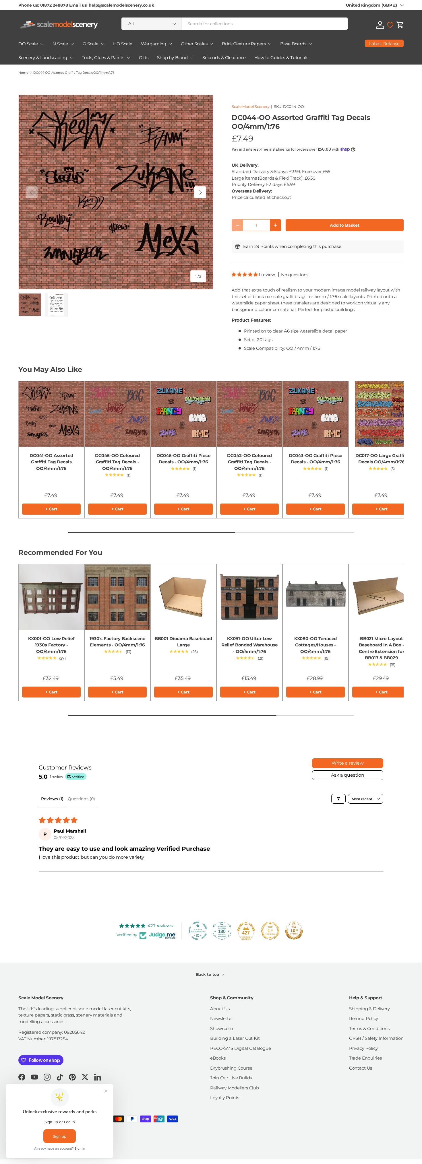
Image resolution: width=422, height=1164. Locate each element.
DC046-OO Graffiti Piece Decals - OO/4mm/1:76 (183, 459)
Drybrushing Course (231, 1068)
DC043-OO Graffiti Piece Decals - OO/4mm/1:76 (315, 459)
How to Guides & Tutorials (281, 57)
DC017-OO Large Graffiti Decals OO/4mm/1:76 (381, 459)
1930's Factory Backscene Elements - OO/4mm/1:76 (117, 642)
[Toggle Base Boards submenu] (310, 43)
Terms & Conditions (369, 1028)
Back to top (208, 974)
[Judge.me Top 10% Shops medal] (294, 931)
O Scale (90, 43)
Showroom (221, 1028)
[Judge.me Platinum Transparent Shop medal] (198, 931)
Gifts (143, 57)
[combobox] (234, 24)
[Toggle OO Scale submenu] (41, 43)
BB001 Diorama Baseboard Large (183, 642)
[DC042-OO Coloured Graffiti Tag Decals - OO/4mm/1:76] (249, 414)
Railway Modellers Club (234, 1088)
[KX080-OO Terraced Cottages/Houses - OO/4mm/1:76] (315, 597)
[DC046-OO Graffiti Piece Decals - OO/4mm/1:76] (183, 414)
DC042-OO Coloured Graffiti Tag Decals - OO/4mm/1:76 (249, 462)
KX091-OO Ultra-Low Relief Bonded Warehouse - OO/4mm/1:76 (249, 645)
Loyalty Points (224, 1097)
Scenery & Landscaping (42, 57)
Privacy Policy (363, 1048)
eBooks (217, 1058)
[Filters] (338, 799)
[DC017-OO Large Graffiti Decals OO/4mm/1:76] (381, 414)
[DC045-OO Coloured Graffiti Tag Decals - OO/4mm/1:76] (117, 414)
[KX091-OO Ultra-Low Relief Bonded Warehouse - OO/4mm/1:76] (249, 597)
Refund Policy (363, 1018)
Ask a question (347, 775)
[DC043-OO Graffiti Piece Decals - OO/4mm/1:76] (315, 414)
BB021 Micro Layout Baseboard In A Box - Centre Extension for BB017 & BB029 (381, 648)
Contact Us (360, 1068)
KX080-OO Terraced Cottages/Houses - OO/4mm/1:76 (315, 645)
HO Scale (122, 43)
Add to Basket (344, 225)
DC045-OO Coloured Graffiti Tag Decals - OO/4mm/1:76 (117, 462)
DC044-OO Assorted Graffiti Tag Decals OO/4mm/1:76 (74, 72)
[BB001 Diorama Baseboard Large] (183, 597)
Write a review (348, 763)
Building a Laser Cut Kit (235, 1038)
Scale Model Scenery (250, 106)
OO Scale (28, 43)
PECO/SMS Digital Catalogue (240, 1048)
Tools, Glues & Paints (103, 57)
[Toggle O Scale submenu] (102, 43)
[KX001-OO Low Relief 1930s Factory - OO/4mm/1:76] (51, 597)
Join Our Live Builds (231, 1078)
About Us (220, 1008)
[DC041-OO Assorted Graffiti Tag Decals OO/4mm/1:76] (51, 414)
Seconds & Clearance (224, 57)
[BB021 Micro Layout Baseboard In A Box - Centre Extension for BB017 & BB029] (381, 597)
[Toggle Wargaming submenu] (170, 43)
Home (23, 72)
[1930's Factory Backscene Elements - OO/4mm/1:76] (117, 597)
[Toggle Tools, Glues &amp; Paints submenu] (128, 57)
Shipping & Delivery (369, 1008)
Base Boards (293, 43)
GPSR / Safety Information (376, 1038)
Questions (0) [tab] (81, 798)
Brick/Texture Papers (244, 43)
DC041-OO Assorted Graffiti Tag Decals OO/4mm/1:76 (51, 462)
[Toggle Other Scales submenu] (211, 43)
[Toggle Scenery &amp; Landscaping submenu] (71, 57)
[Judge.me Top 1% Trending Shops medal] (270, 931)
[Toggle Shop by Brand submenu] (191, 57)
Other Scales (194, 43)
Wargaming (154, 43)
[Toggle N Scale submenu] (72, 43)
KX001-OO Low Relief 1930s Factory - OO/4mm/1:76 (51, 645)
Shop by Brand (172, 57)
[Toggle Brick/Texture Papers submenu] (269, 43)
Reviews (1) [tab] (52, 798)
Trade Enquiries (365, 1058)
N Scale (60, 43)
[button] (400, 25)
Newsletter (221, 1018)
